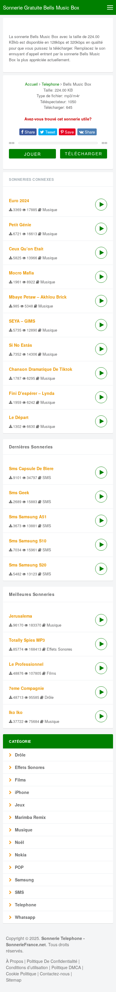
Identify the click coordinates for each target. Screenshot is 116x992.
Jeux (19, 805)
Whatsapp (24, 917)
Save (69, 132)
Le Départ (19, 417)
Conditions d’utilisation (27, 967)
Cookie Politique (21, 974)
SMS (19, 892)
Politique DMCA (66, 967)
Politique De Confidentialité (52, 961)
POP (18, 867)
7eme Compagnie (26, 688)
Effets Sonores (29, 767)
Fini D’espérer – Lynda (31, 393)
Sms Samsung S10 (27, 541)
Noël (19, 842)
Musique (23, 830)
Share (29, 132)
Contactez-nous (55, 974)
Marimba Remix (30, 817)
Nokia (20, 855)
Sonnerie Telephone (61, 938)
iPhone (21, 792)
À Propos (14, 961)
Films (20, 780)
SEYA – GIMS (22, 321)
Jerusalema (20, 616)
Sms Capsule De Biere (31, 468)
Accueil (31, 84)
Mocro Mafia (21, 273)
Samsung (24, 880)
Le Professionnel (26, 664)
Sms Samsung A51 (28, 516)
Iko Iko (16, 712)
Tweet (49, 132)
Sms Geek (19, 492)
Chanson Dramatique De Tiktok (40, 369)
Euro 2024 (19, 200)
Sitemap (13, 980)
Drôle (20, 755)
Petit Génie (20, 224)
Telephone (50, 84)
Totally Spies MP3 (27, 640)
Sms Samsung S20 (27, 565)
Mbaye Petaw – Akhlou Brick (38, 297)
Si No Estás (20, 345)
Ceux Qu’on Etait (26, 249)
